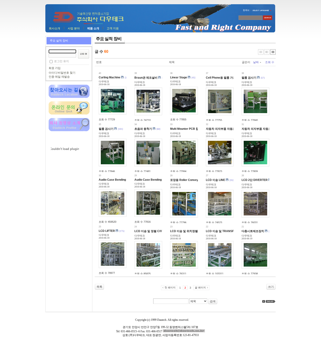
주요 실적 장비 (59, 40)
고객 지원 (113, 28)
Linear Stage (178, 77)
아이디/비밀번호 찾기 (62, 72)
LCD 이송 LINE (215, 180)
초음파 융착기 (143, 128)
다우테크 (104, 81)
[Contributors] (263, 301)
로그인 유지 (61, 61)
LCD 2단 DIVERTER (255, 180)
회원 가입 (55, 68)
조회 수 (269, 62)
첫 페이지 (170, 287)
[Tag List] (271, 301)
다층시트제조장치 (253, 231)
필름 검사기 (249, 77)
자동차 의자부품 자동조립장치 (225, 128)
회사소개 (54, 28)
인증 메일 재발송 (59, 76)
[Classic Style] (260, 52)
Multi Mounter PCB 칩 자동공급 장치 (193, 128)
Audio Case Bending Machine (118, 179)
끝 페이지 (200, 287)
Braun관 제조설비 (145, 77)
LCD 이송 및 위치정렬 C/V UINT (190, 231)
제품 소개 (93, 28)
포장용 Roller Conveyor (185, 180)
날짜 (256, 62)
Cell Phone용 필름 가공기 (222, 77)
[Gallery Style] (273, 52)
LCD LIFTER (107, 231)
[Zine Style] (267, 52)
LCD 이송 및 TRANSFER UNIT (225, 231)
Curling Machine (109, 77)
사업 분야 (74, 28)
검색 (212, 301)
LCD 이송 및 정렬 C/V (148, 231)
